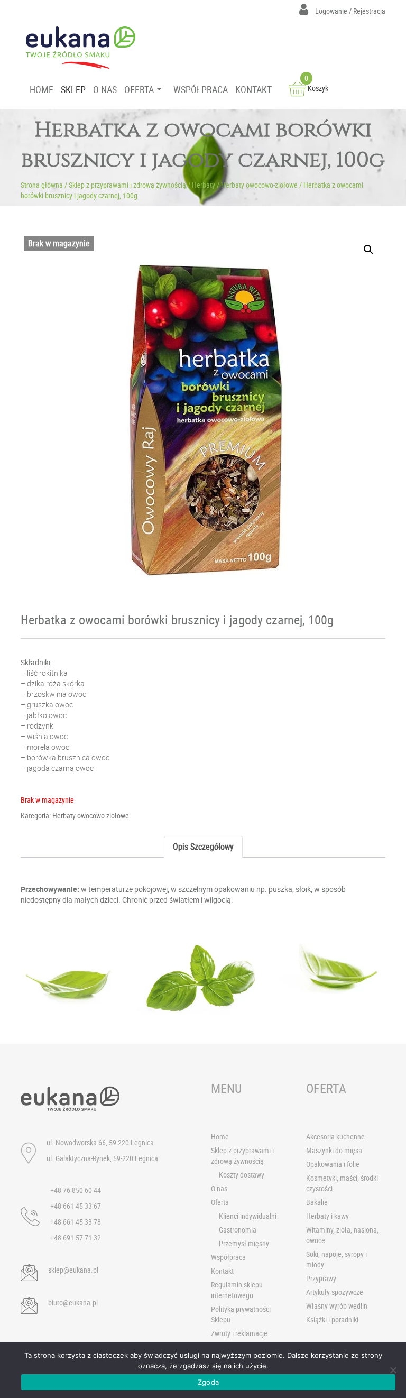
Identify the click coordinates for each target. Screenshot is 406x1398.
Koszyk (316, 88)
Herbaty (203, 185)
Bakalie (317, 1202)
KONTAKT (253, 89)
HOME (41, 89)
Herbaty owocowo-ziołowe (259, 185)
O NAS (105, 89)
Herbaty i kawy (327, 1216)
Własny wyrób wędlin (336, 1306)
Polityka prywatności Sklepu (241, 1314)
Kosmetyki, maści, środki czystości (342, 1183)
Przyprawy (321, 1278)
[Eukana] (84, 47)
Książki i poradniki (332, 1319)
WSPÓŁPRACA (200, 89)
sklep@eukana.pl (73, 1270)
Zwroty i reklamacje (239, 1333)
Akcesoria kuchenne (335, 1137)
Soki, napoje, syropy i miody (336, 1259)
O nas (219, 1188)
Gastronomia (237, 1230)
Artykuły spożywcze (334, 1292)
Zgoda (208, 1382)
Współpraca (228, 1257)
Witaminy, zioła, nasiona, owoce (342, 1235)
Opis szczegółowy (203, 846)
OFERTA (139, 89)
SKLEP (73, 89)
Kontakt (222, 1271)
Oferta (220, 1202)
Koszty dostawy (241, 1175)
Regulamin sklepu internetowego (237, 1290)
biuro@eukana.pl (73, 1303)
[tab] (203, 847)
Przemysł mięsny (244, 1243)
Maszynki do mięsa (334, 1150)
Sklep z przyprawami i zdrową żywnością (127, 185)
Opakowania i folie (332, 1164)
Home (220, 1137)
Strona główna (42, 185)
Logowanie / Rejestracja (349, 11)
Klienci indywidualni (247, 1216)
